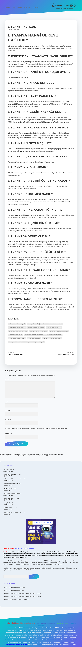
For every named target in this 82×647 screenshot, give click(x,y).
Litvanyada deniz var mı (15, 334)
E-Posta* (7, 410)
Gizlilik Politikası (17, 7)
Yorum (7, 380)
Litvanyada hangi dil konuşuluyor (34, 334)
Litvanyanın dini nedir (34, 338)
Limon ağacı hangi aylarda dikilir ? (13, 493)
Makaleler (15, 319)
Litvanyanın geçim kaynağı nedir (51, 338)
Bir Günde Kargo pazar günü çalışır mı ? (14, 512)
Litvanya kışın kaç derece (53, 327)
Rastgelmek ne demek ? (10, 503)
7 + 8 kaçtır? (8, 433)
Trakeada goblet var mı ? (10, 469)
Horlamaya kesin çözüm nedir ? (12, 474)
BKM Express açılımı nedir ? (11, 488)
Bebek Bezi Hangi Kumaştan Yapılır (13, 599)
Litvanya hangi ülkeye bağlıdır (36, 327)
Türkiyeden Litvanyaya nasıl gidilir (35, 342)
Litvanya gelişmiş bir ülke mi (16, 327)
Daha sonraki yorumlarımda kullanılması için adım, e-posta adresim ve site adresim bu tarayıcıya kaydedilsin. (37, 428)
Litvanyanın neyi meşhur (15, 342)
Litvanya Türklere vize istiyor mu (18, 331)
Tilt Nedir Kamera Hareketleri (11, 587)
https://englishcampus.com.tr (26, 455)
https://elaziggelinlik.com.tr (46, 455)
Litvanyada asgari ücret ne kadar (59, 331)
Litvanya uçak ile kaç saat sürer (38, 331)
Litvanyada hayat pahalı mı (54, 334)
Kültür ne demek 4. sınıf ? (10, 507)
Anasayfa (7, 7)
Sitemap (60, 455)
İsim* (6, 402)
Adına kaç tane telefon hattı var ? (12, 483)
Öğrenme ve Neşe (64, 5)
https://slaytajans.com (8, 455)
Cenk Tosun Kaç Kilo (15, 354)
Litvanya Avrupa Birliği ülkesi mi (36, 324)
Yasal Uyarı (27, 7)
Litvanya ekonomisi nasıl (55, 324)
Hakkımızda (36, 7)
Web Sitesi (8, 419)
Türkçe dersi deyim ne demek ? (12, 498)
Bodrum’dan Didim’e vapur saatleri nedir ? (15, 479)
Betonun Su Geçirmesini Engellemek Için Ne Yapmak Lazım (19, 593)
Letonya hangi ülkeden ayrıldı (17, 324)
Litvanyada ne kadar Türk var (17, 338)
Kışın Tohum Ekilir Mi (66, 354)
